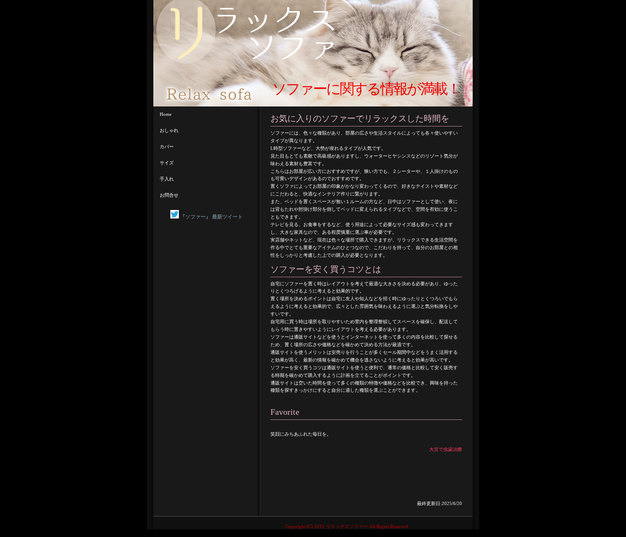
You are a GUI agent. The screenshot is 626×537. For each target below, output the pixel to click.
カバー (167, 146)
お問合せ (169, 195)
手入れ (167, 178)
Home (166, 114)
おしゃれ (169, 130)
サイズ (167, 162)
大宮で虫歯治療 (445, 449)
